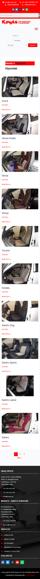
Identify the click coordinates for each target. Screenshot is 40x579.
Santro (5, 437)
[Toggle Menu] (36, 29)
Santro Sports (9, 362)
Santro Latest (9, 400)
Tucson (6, 250)
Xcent (5, 101)
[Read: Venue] (20, 199)
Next (20, 458)
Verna (5, 175)
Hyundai (5, 105)
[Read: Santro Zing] (20, 311)
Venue (5, 213)
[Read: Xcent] (20, 87)
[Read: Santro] (20, 423)
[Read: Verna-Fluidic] (20, 124)
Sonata (5, 288)
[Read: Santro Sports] (20, 348)
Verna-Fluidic (9, 138)
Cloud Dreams (30, 575)
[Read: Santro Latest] (20, 386)
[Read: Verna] (20, 161)
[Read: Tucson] (20, 236)
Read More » (6, 109)
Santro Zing (8, 325)
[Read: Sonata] (20, 274)
